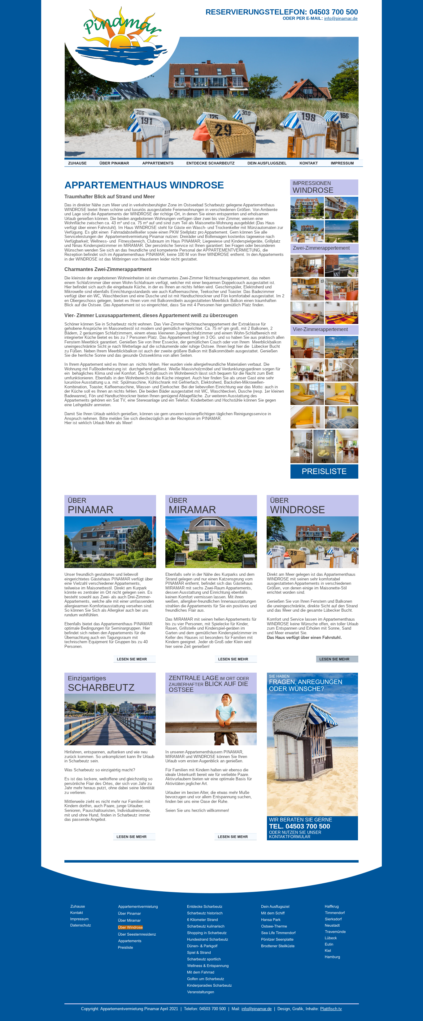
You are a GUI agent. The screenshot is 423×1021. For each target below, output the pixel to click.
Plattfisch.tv (331, 1008)
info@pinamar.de (257, 1008)
